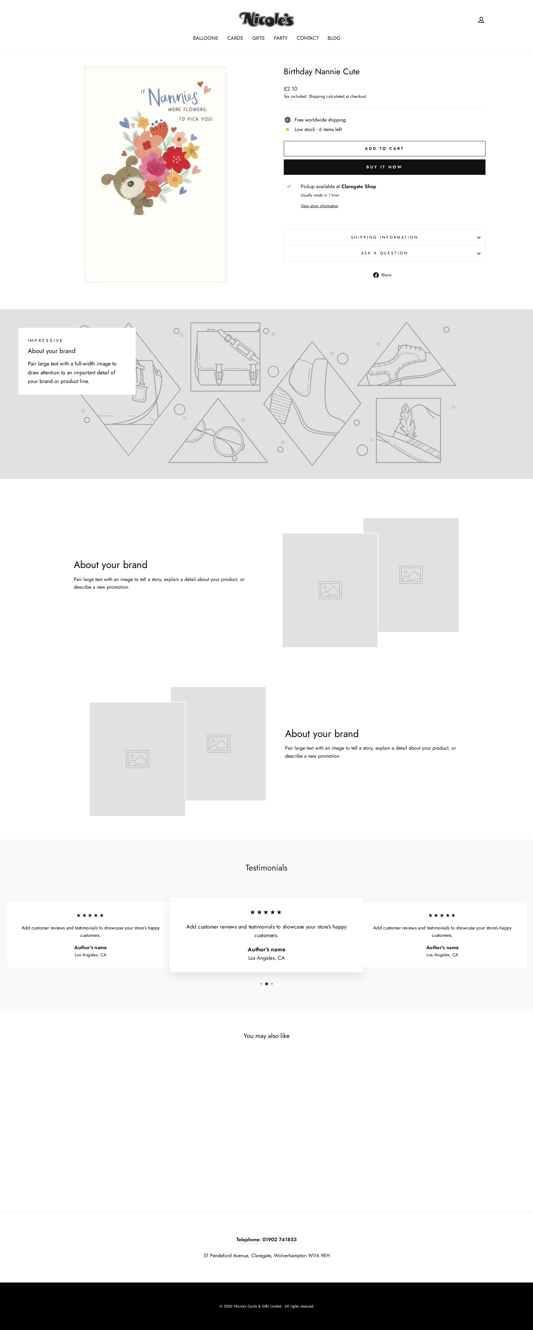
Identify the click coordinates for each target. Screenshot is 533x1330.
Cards (235, 38)
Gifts (258, 38)
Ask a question (384, 253)
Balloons (205, 38)
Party (280, 38)
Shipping (317, 96)
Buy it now (384, 167)
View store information (319, 206)
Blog (334, 38)
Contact (307, 38)
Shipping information (385, 237)
